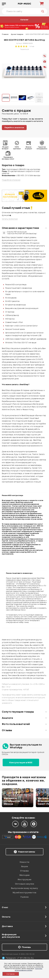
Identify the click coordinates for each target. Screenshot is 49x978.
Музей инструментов (24, 892)
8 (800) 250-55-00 (27, 954)
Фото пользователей (16, 724)
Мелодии (24, 875)
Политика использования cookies (28, 969)
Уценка (24, 897)
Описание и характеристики (20, 228)
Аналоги (7, 718)
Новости (24, 862)
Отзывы (7, 730)
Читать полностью (10, 219)
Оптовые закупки (24, 883)
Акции (24, 866)
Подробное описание (11, 180)
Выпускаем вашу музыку (24, 888)
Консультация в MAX (20, 762)
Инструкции (24, 879)
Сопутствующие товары (18, 711)
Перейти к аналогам (14, 127)
